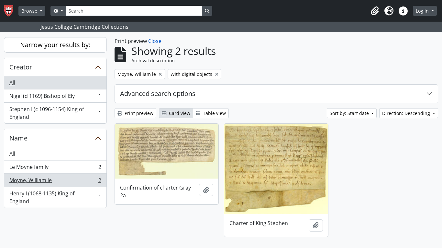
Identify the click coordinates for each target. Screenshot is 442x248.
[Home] (11, 11)
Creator (20, 67)
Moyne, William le (55, 182)
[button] (375, 11)
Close (154, 41)
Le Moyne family (55, 168)
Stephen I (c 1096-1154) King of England (55, 113)
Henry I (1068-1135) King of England (55, 197)
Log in (423, 11)
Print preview (138, 113)
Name (18, 138)
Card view (179, 113)
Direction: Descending (406, 113)
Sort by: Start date (350, 113)
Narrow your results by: (55, 44)
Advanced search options (157, 93)
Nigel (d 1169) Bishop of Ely (55, 97)
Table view (214, 113)
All (12, 82)
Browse (30, 11)
